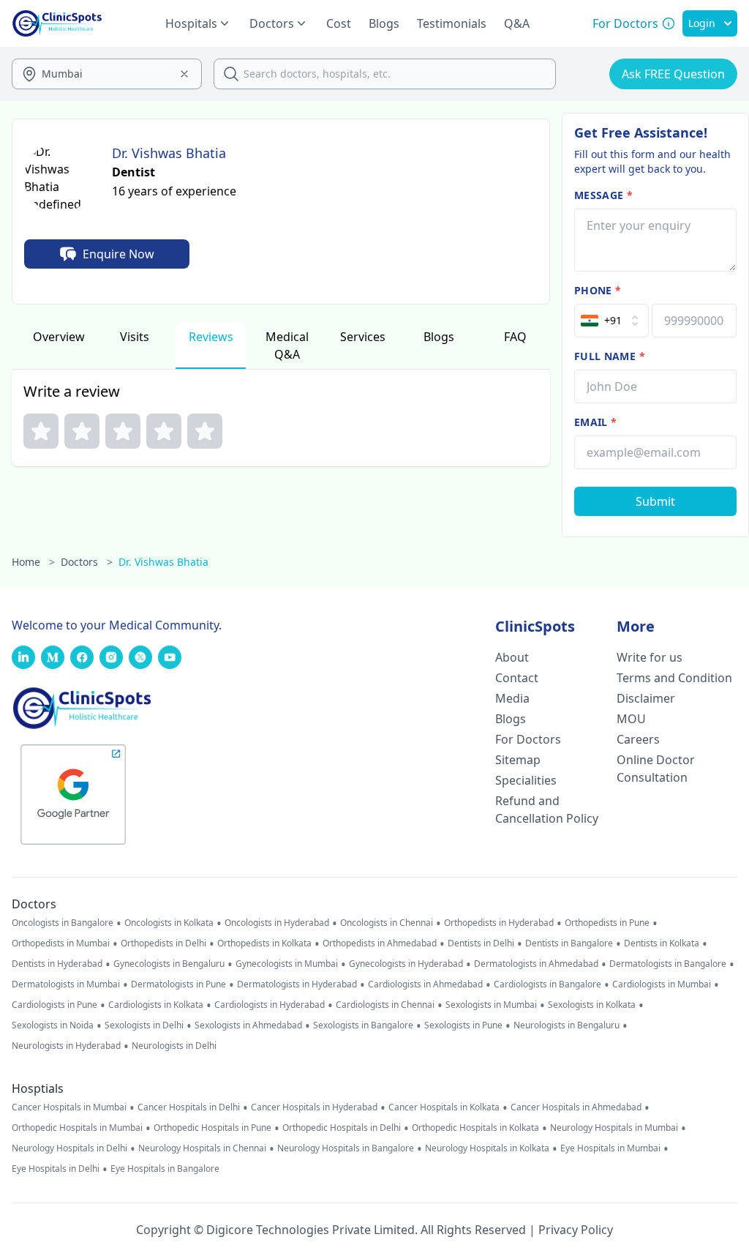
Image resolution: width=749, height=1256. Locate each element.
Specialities (526, 780)
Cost (338, 23)
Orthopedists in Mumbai (61, 943)
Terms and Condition (674, 678)
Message (603, 195)
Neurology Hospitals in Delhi (69, 1148)
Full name (609, 356)
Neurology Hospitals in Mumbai (614, 1128)
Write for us (649, 657)
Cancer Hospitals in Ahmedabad (576, 1107)
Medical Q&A (287, 345)
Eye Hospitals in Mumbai (610, 1148)
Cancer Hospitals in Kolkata (444, 1107)
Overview (59, 337)
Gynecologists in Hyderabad (406, 964)
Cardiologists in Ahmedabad (425, 984)
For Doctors (528, 739)
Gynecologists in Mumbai (287, 964)
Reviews (211, 337)
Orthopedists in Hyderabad (499, 923)
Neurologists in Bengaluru (566, 1025)
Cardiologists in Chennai (385, 1005)
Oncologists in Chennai (386, 923)
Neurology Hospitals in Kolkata (487, 1148)
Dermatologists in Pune (178, 984)
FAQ (515, 337)
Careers (638, 739)
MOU (631, 719)
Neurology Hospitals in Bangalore (345, 1148)
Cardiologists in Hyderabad (269, 1005)
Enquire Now (118, 254)
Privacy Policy (575, 1230)
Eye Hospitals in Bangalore (164, 1169)
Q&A (517, 23)
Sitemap (518, 760)
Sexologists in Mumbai (491, 1005)
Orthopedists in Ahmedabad (380, 943)
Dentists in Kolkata (661, 943)
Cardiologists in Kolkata (155, 1005)
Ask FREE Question (673, 74)
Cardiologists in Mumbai (661, 984)
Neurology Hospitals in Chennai (202, 1148)
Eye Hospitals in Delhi (55, 1169)
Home (33, 562)
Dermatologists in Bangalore (667, 964)
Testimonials (451, 23)
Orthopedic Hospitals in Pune (212, 1128)
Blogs (384, 23)
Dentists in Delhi (481, 943)
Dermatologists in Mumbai (66, 984)
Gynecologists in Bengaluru (169, 964)
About (512, 657)
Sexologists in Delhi (144, 1025)
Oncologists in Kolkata (169, 923)
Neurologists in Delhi (174, 1046)
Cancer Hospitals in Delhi (189, 1107)
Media (512, 698)
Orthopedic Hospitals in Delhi (341, 1128)
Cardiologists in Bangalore (547, 984)
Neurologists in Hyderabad (66, 1046)
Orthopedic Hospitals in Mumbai (77, 1128)
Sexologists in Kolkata (592, 1005)
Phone (597, 290)
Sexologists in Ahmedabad (248, 1025)
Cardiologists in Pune (54, 1005)
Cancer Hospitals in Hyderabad (314, 1107)
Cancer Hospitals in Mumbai (69, 1107)
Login (701, 23)
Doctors (87, 562)
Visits (134, 337)
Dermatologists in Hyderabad (297, 984)
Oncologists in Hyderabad (277, 923)
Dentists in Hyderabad (57, 964)
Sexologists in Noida (53, 1025)
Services (362, 337)
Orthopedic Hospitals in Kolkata (475, 1128)
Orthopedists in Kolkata (264, 943)
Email (595, 422)
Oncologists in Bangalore (62, 923)
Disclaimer (646, 698)
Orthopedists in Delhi (163, 943)
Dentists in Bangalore (569, 943)
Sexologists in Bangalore (363, 1025)
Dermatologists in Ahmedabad (536, 964)
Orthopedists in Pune (607, 923)
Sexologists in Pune (463, 1025)
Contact (516, 678)
